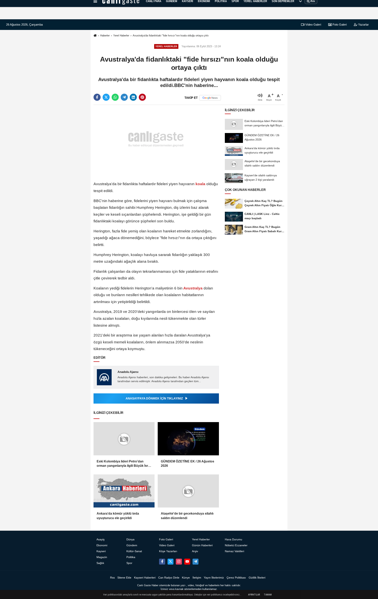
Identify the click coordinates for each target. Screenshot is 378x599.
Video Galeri (313, 24)
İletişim (197, 577)
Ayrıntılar (254, 594)
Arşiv (195, 551)
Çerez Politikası (236, 577)
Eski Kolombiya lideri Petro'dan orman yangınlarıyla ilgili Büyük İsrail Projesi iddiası (124, 464)
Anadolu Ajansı (128, 371)
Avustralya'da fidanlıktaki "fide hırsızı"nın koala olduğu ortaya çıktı (171, 35)
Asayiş (100, 539)
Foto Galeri (339, 24)
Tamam (268, 594)
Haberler (105, 35)
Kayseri (101, 551)
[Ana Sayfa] (95, 35)
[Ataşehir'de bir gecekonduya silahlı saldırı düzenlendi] (188, 491)
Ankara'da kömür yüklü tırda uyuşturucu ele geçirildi (118, 516)
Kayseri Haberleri (145, 577)
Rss (112, 577)
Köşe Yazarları (168, 551)
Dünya (130, 539)
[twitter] (106, 97)
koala (200, 184)
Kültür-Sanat (134, 551)
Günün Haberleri (202, 545)
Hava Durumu (233, 539)
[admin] (195, 562)
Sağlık (100, 563)
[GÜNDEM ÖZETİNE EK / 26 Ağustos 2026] (188, 438)
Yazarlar (363, 24)
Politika (130, 557)
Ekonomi (101, 545)
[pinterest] (142, 97)
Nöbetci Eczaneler (236, 545)
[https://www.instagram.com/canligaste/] (179, 562)
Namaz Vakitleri (234, 551)
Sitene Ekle (124, 577)
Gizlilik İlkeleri (257, 577)
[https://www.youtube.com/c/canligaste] (187, 562)
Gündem (131, 545)
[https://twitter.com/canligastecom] (170, 562)
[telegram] (124, 97)
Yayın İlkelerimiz (214, 577)
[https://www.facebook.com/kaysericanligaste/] (162, 562)
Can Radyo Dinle (168, 577)
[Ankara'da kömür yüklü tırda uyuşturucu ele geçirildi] (124, 491)
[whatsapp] (115, 97)
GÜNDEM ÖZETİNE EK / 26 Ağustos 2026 (187, 463)
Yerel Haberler (121, 35)
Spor (129, 563)
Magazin (101, 557)
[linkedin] (133, 97)
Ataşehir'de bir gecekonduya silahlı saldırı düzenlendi (187, 516)
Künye (186, 577)
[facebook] (97, 97)
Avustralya (193, 288)
